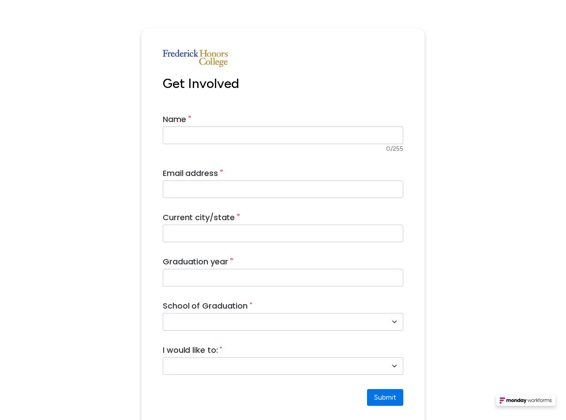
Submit (385, 397)
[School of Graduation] (394, 322)
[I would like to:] (394, 366)
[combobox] (273, 322)
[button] (526, 403)
